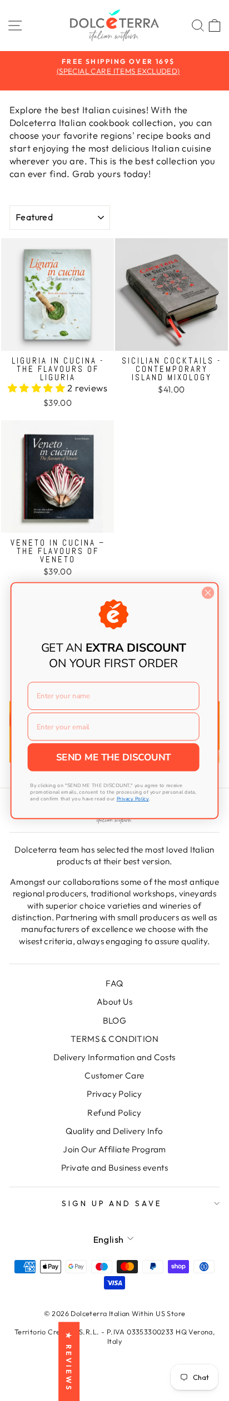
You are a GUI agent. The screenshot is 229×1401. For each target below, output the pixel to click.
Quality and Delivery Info (114, 1131)
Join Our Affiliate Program (114, 1149)
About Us (114, 1001)
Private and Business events (114, 1167)
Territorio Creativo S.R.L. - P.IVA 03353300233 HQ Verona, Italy (114, 1336)
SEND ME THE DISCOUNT (113, 757)
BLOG (115, 1020)
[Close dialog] (207, 592)
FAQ (114, 983)
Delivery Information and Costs (114, 1057)
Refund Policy (114, 1112)
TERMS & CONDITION (114, 1039)
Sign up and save (112, 1203)
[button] (38, 388)
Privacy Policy (114, 1093)
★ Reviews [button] (68, 1361)
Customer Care (114, 1075)
